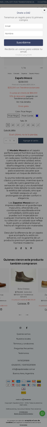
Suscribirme (23, 42)
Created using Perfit (23, 55)
